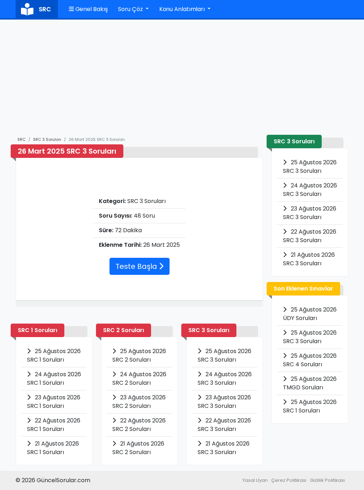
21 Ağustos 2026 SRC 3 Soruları (224, 448)
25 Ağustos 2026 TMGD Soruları (310, 383)
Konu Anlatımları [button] (182, 9)
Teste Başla (137, 266)
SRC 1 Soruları (37, 330)
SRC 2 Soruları (123, 330)
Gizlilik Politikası (327, 480)
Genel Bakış (91, 9)
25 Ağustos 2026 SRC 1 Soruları (54, 355)
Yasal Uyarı (255, 480)
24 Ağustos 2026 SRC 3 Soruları (225, 378)
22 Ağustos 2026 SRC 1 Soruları (53, 424)
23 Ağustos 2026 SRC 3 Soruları (224, 401)
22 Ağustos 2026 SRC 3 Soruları (224, 424)
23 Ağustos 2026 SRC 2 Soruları (139, 401)
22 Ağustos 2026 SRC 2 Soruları (139, 424)
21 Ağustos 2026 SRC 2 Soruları (138, 448)
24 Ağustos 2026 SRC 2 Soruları (139, 378)
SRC (21, 139)
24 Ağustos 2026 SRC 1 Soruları (54, 378)
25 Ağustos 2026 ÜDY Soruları (310, 313)
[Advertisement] (182, 81)
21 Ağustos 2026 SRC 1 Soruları (53, 448)
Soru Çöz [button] (131, 9)
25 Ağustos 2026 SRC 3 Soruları (224, 355)
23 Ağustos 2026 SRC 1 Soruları (53, 401)
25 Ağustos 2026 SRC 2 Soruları (139, 355)
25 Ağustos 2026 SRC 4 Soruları (310, 360)
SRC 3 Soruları (47, 139)
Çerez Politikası (288, 480)
